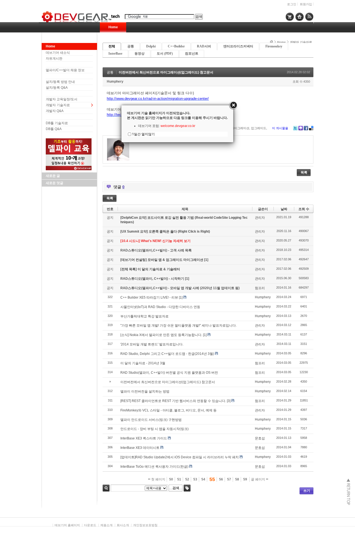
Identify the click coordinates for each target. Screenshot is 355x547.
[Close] (233, 105)
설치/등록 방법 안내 (60, 82)
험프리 (260, 288)
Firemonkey (273, 46)
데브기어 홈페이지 (67, 525)
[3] (228, 401)
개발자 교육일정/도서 (61, 99)
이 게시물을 (280, 128)
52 (187, 479)
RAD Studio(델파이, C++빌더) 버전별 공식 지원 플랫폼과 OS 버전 (169, 373)
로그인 (291, 4)
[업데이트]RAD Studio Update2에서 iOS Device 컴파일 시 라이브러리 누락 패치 (179, 457)
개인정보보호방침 (145, 525)
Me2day (300, 128)
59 (245, 479)
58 (237, 479)
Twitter (295, 128)
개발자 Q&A (55, 111)
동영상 (139, 53)
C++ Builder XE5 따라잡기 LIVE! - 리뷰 (149, 297)
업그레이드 (258, 128)
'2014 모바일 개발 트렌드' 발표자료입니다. (151, 344)
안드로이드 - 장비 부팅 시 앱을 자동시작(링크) (154, 429)
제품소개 (106, 525)
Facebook (306, 128)
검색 (106, 488)
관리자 (260, 218)
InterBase (115, 53)
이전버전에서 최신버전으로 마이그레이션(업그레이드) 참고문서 (166, 72)
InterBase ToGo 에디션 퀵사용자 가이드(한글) (154, 467)
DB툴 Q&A (54, 129)
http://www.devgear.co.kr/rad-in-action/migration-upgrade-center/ (158, 98)
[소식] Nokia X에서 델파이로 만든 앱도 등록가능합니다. (161, 335)
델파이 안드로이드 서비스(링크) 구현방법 (151, 420)
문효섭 (260, 438)
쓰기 (306, 491)
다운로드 (90, 525)
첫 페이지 (157, 479)
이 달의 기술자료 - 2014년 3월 (142, 363)
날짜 (284, 209)
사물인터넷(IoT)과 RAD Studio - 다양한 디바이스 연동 (160, 307)
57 (229, 479)
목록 (304, 172)
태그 (187, 488)
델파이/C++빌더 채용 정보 (65, 70)
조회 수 (303, 209)
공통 (130, 46)
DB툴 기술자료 (57, 123)
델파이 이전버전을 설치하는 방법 (144, 391)
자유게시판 (54, 58)
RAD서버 (204, 46)
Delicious (311, 128)
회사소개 (123, 525)
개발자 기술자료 (58, 105)
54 (203, 479)
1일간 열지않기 (143, 134)
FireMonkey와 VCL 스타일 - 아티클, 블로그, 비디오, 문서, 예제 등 (168, 410)
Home (113, 27)
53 (195, 479)
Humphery (115, 81)
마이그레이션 (240, 128)
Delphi (151, 46)
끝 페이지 (258, 479)
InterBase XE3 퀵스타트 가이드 (143, 438)
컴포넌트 (191, 53)
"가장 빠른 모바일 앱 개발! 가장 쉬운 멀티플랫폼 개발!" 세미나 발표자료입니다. (178, 325)
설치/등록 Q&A (57, 88)
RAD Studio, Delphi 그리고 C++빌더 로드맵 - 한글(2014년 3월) (167, 354)
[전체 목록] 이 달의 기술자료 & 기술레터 (150, 269)
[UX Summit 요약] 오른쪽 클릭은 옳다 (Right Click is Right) (165, 231)
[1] (206, 260)
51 (179, 479)
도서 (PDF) (165, 53)
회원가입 (306, 4)
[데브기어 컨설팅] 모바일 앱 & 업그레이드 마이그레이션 (162, 260)
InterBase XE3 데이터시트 (139, 448)
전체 (111, 46)
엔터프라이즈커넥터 (238, 46)
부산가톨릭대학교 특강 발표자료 (144, 316)
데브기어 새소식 (58, 53)
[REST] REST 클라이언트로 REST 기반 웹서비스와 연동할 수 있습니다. (173, 401)
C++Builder (176, 46)
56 (221, 479)
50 (171, 479)
